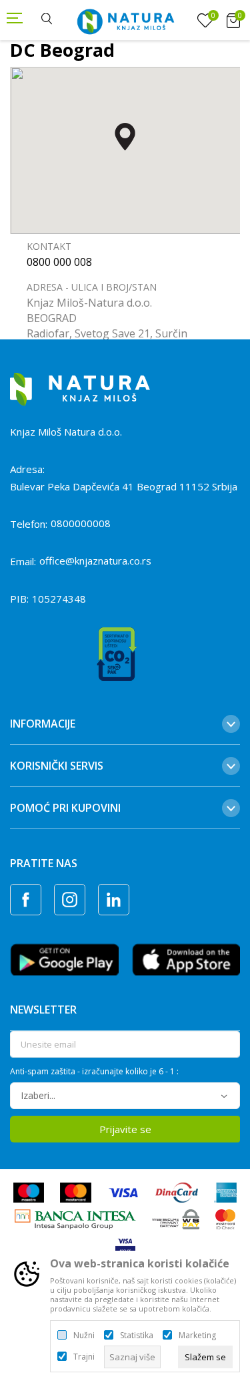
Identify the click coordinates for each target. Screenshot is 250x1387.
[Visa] (123, 1191)
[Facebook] (26, 900)
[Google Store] (64, 958)
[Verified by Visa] (125, 1244)
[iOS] (186, 958)
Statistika (136, 1336)
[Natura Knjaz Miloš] (125, 20)
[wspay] (175, 1218)
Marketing (197, 1336)
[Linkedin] (114, 900)
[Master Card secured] (225, 1218)
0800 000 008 (59, 262)
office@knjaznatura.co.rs (95, 560)
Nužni (84, 1336)
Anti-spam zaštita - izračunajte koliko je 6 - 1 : (94, 1072)
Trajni (84, 1357)
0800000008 (81, 523)
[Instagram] (70, 900)
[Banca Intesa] (75, 1218)
